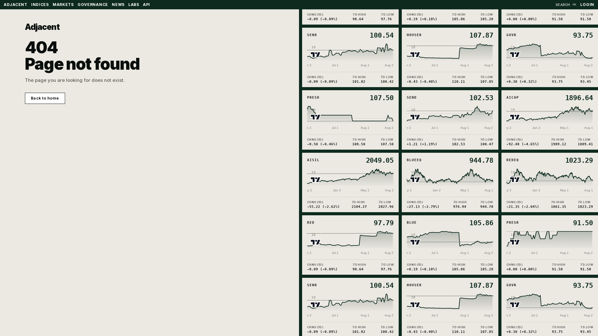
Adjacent (42, 27)
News (118, 5)
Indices (40, 5)
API (146, 5)
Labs (133, 5)
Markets (63, 5)
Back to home (45, 98)
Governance (93, 5)
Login (587, 5)
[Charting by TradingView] (315, 53)
